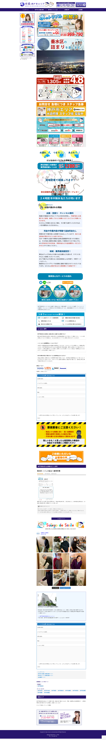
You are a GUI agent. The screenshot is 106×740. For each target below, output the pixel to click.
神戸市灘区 (40, 692)
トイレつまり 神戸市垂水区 (24, 0)
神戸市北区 (40, 690)
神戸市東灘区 (47, 692)
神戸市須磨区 (68, 690)
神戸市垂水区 (40, 686)
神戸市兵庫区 (83, 690)
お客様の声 (66, 9)
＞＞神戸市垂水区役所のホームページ (46, 616)
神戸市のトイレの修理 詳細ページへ (45, 675)
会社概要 (80, 9)
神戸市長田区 (75, 690)
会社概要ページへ (41, 677)
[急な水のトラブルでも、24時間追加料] (61, 544)
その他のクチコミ (61, 518)
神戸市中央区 (47, 690)
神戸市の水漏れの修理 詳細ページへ (45, 673)
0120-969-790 (54, 736)
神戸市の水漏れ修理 (39, 9)
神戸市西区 (54, 690)
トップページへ (41, 672)
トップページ (25, 9)
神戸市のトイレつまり (53, 9)
